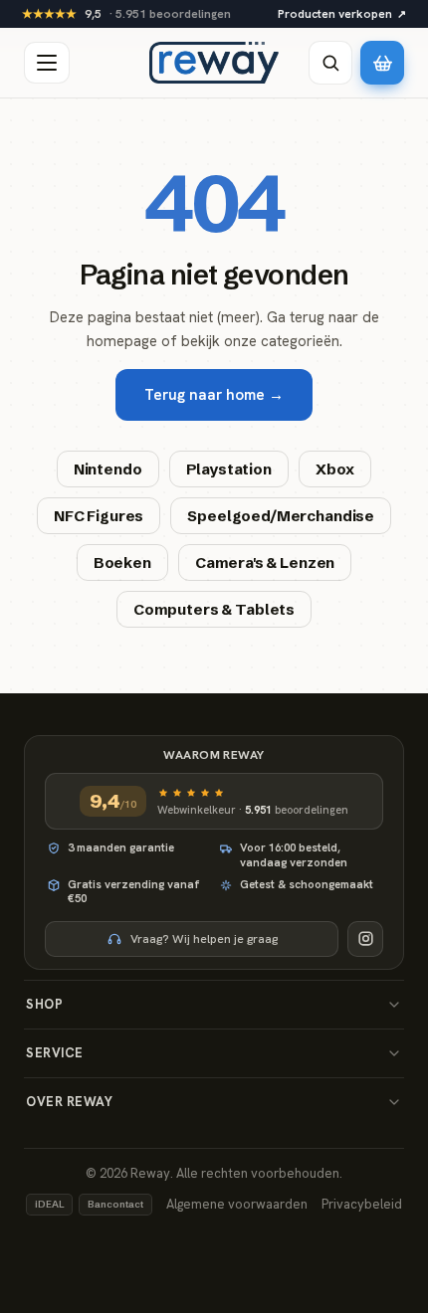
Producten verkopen (342, 14)
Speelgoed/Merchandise (280, 515)
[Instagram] (365, 939)
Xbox (335, 469)
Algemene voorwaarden (237, 1204)
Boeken (122, 562)
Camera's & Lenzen (264, 562)
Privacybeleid (361, 1204)
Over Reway (69, 1101)
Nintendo (108, 469)
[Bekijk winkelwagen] (382, 63)
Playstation (229, 469)
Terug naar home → (214, 395)
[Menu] (47, 63)
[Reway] (214, 63)
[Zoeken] (330, 63)
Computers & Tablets (214, 609)
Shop (44, 1004)
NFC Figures (98, 515)
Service (55, 1052)
